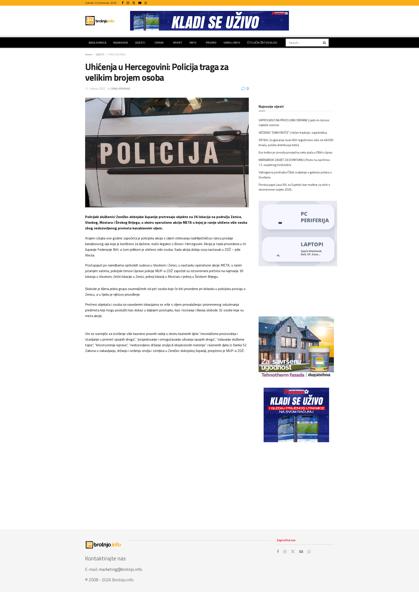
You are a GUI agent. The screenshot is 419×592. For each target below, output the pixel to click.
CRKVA (159, 42)
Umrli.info (231, 42)
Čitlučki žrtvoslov (262, 42)
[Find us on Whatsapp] (145, 3)
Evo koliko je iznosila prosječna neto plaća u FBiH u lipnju (295, 152)
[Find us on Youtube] (139, 3)
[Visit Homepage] (100, 21)
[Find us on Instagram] (128, 3)
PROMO (211, 42)
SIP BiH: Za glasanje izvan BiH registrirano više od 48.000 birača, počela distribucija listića (296, 142)
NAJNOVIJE (120, 42)
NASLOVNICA (97, 42)
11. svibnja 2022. (95, 88)
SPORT (177, 42)
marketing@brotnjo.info (120, 569)
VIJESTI (140, 42)
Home (88, 54)
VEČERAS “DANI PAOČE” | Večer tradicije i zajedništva (293, 132)
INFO (192, 42)
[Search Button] (325, 42)
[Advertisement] (296, 481)
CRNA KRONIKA (116, 54)
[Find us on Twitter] (133, 3)
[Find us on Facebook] (123, 3)
